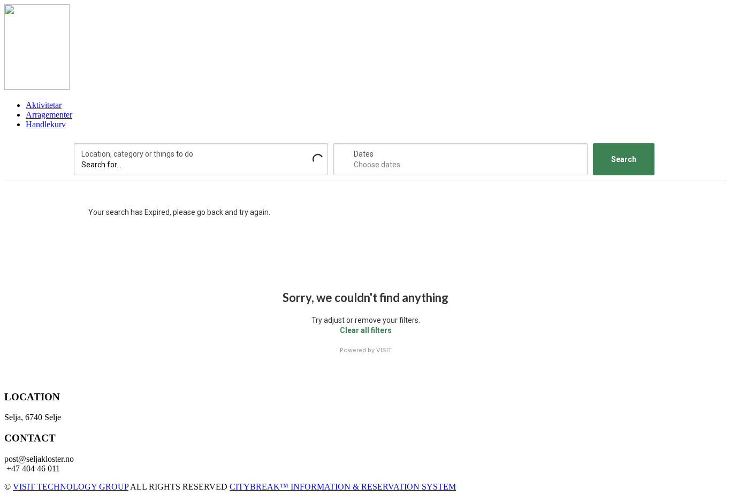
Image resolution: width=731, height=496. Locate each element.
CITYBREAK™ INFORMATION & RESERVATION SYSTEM (343, 486)
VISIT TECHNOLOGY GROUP (70, 486)
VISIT (384, 350)
